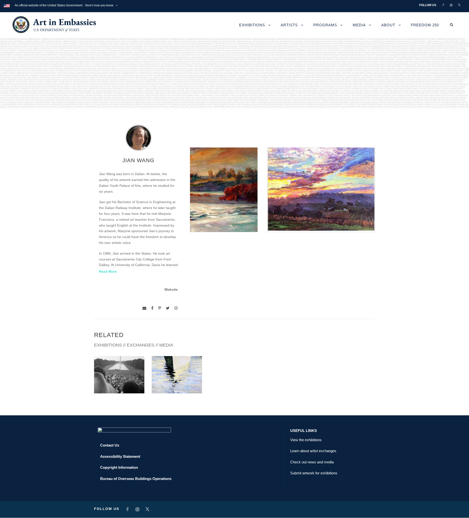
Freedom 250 (425, 25)
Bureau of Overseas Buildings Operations (135, 479)
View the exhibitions (306, 440)
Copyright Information (119, 467)
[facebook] (152, 308)
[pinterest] (159, 308)
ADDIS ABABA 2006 (119, 382)
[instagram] (176, 308)
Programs (325, 25)
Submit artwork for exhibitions (313, 473)
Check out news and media (312, 462)
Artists (289, 25)
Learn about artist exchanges (313, 451)
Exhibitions (252, 25)
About (388, 25)
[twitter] (168, 308)
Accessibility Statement (120, 456)
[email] (144, 308)
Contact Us (109, 445)
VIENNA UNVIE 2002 (177, 382)
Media (359, 25)
